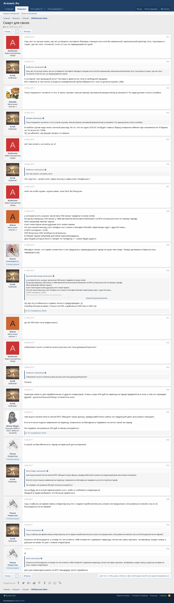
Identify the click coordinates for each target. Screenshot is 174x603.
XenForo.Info (20, 601)
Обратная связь (123, 595)
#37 (167, 465)
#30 (167, 270)
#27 (167, 186)
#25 (167, 139)
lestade (12, 101)
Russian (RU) (10, 595)
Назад (7, 31)
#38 (167, 499)
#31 (167, 318)
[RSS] (169, 595)
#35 (167, 412)
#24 (167, 113)
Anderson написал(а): (35, 67)
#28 (167, 211)
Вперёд (27, 31)
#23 (167, 88)
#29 (167, 245)
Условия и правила (140, 595)
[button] (44, 8)
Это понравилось (37, 311)
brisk (7, 27)
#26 (167, 164)
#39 (167, 525)
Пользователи (55, 8)
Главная (9, 8)
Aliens (13, 225)
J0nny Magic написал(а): (36, 471)
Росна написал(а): (33, 530)
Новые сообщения (11, 13)
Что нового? (36, 8)
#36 (167, 440)
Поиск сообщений (29, 13)
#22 (167, 61)
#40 (167, 549)
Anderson (13, 50)
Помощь (154, 595)
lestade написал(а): (34, 118)
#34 (167, 389)
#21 (167, 37)
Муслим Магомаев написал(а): (39, 276)
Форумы (21, 8)
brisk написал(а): (33, 558)
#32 (167, 342)
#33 (167, 367)
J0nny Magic (12, 426)
